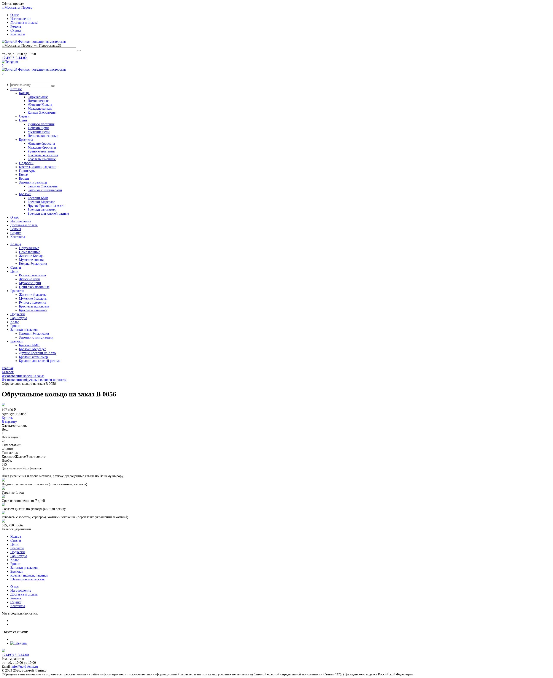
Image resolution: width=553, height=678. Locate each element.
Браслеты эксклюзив (43, 155)
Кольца (24, 93)
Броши (24, 178)
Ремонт (15, 26)
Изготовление (20, 19)
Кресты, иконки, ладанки (37, 167)
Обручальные (38, 97)
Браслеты (26, 139)
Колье (23, 174)
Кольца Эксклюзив (42, 112)
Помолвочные (38, 101)
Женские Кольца (40, 104)
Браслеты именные (42, 159)
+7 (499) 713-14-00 (15, 655)
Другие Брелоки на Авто (46, 206)
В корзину (9, 421)
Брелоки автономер (42, 209)
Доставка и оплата (24, 22)
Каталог (16, 89)
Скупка (15, 30)
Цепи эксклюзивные (43, 136)
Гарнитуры (27, 171)
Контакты (17, 34)
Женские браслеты (41, 143)
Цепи (23, 120)
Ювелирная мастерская (27, 579)
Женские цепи (38, 128)
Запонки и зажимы (33, 182)
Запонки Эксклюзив (43, 186)
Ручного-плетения (41, 151)
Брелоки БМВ (38, 198)
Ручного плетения (41, 124)
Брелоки (25, 194)
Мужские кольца (40, 108)
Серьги (24, 116)
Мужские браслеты (42, 147)
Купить (7, 418)
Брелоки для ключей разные (48, 213)
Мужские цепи (39, 132)
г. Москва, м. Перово (17, 7)
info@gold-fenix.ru (24, 666)
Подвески (26, 163)
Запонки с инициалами (45, 190)
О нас (14, 15)
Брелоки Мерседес (41, 202)
